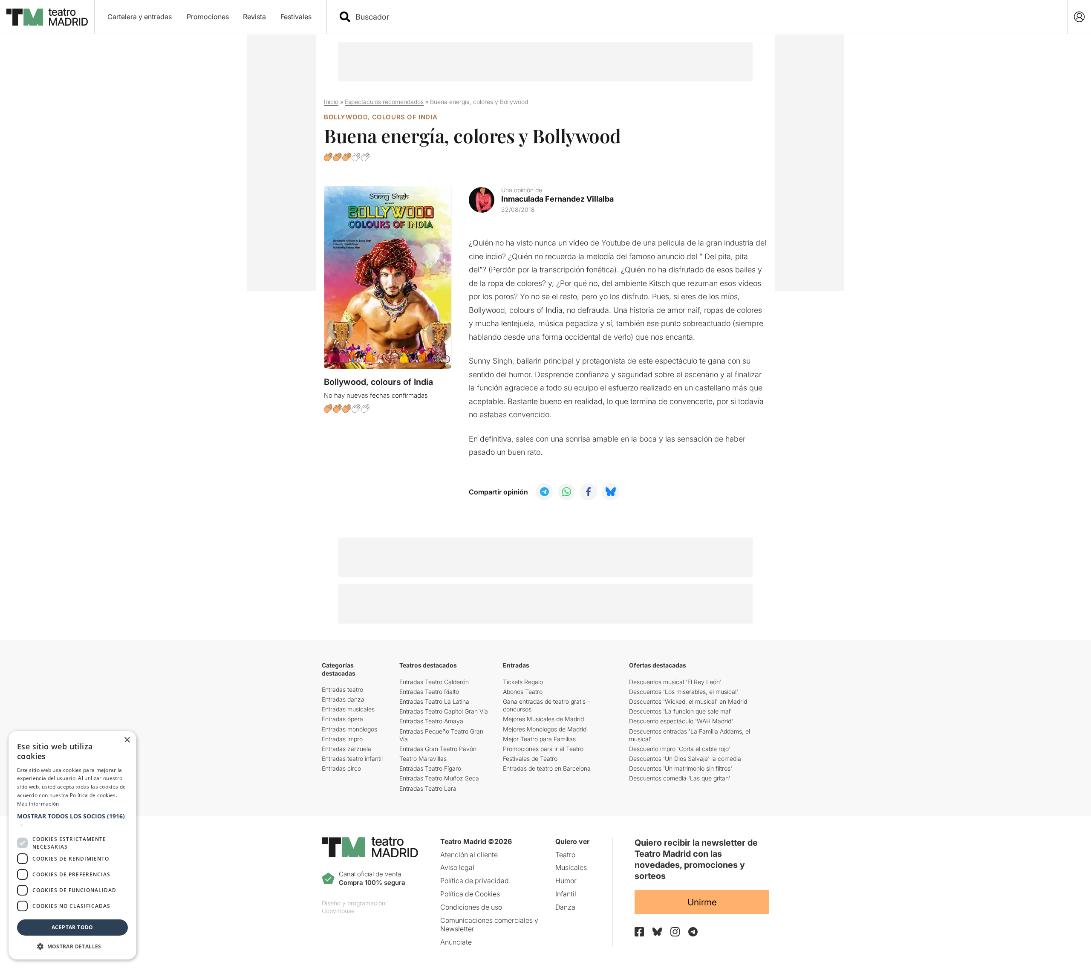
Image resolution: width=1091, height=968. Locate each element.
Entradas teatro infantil (352, 758)
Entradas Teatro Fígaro (430, 768)
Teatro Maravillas (423, 758)
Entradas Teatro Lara (427, 788)
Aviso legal (457, 867)
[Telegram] (693, 931)
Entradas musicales (348, 709)
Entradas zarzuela (346, 748)
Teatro (565, 854)
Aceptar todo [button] (72, 927)
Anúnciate (456, 942)
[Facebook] (639, 931)
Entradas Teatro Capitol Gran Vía (443, 711)
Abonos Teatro (523, 691)
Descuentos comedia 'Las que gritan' (679, 778)
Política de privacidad (474, 880)
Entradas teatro (342, 689)
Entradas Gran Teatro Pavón (437, 748)
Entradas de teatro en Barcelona (547, 768)
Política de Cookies (470, 894)
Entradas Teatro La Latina (434, 701)
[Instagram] (675, 931)
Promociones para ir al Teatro (543, 748)
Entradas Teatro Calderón (434, 681)
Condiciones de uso (471, 907)
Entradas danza (343, 699)
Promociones (208, 16)
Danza (565, 907)
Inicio (331, 101)
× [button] (127, 740)
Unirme (702, 902)
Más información (38, 803)
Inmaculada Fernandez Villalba (557, 198)
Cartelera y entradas (139, 16)
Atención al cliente (469, 854)
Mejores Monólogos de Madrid (544, 729)
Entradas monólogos (349, 729)
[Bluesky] (657, 932)
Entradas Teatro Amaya (431, 721)
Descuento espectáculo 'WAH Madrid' (681, 721)
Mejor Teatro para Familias (539, 739)
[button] (72, 820)
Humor (566, 880)
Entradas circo (341, 768)
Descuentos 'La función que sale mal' (680, 711)
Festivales (296, 16)
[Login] (1079, 17)
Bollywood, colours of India (380, 117)
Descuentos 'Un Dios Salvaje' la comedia (685, 758)
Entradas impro (342, 739)
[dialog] (72, 845)
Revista (254, 16)
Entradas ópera (342, 718)
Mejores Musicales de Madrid (543, 718)
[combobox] (704, 17)
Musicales (571, 867)
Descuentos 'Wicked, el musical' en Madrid (688, 701)
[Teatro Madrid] (47, 17)
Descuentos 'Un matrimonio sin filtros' (680, 768)
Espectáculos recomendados (384, 101)
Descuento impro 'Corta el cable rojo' (679, 748)
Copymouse (338, 910)
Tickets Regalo (523, 681)
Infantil (565, 894)
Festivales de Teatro (530, 758)
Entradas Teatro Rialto (429, 691)
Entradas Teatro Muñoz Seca (439, 778)
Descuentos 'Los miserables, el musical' (683, 691)
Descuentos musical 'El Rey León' (675, 681)
